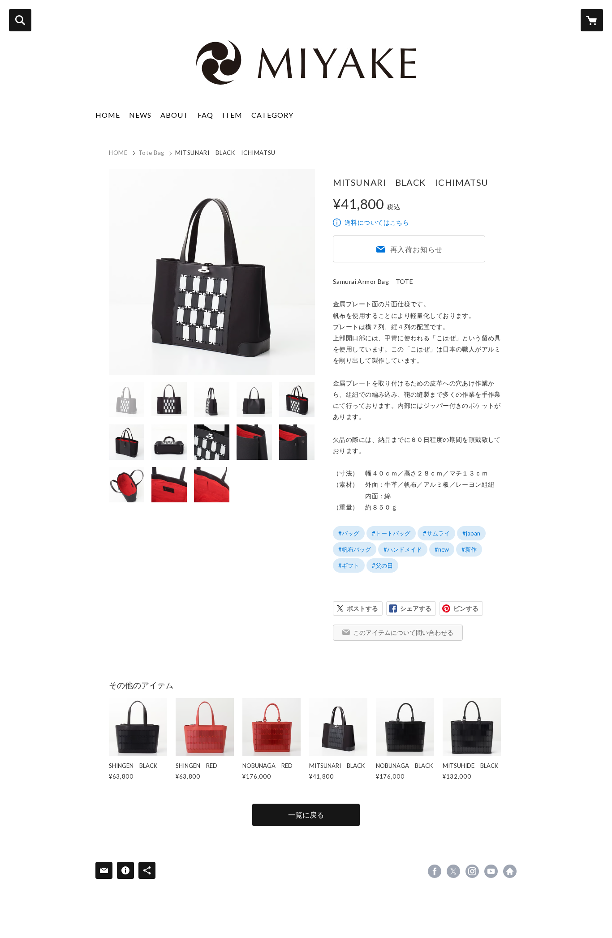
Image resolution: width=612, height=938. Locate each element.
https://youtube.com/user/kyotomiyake (491, 871)
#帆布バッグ (354, 549)
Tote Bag (151, 152)
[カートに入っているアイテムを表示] (592, 20)
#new (442, 549)
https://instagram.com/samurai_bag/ (472, 871)
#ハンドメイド (403, 549)
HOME (107, 115)
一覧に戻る (306, 814)
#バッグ (348, 533)
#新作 (469, 549)
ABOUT (174, 115)
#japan (471, 533)
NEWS (140, 115)
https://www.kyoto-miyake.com (510, 871)
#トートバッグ (391, 533)
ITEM (232, 115)
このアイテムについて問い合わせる (403, 632)
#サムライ (436, 533)
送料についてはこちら (377, 222)
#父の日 (382, 565)
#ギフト (348, 565)
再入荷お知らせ (416, 249)
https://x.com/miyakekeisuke (453, 871)
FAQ (205, 115)
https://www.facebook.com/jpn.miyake (434, 871)
